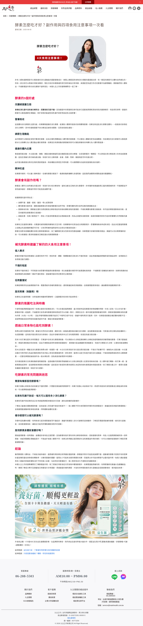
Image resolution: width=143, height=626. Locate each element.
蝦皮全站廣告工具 (79, 594)
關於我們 (119, 8)
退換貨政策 (52, 594)
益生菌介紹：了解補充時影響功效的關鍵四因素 (42, 550)
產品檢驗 (88, 8)
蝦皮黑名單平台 (79, 601)
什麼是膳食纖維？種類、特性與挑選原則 (39, 553)
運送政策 (51, 597)
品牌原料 (78, 8)
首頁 (4, 16)
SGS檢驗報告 (28, 601)
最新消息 (44, 8)
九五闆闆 (109, 8)
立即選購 (88, 2)
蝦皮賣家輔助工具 (79, 597)
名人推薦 (98, 8)
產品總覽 (33, 8)
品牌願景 (28, 594)
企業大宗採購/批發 (52, 601)
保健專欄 (54, 8)
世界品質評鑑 (66, 8)
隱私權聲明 (71, 618)
